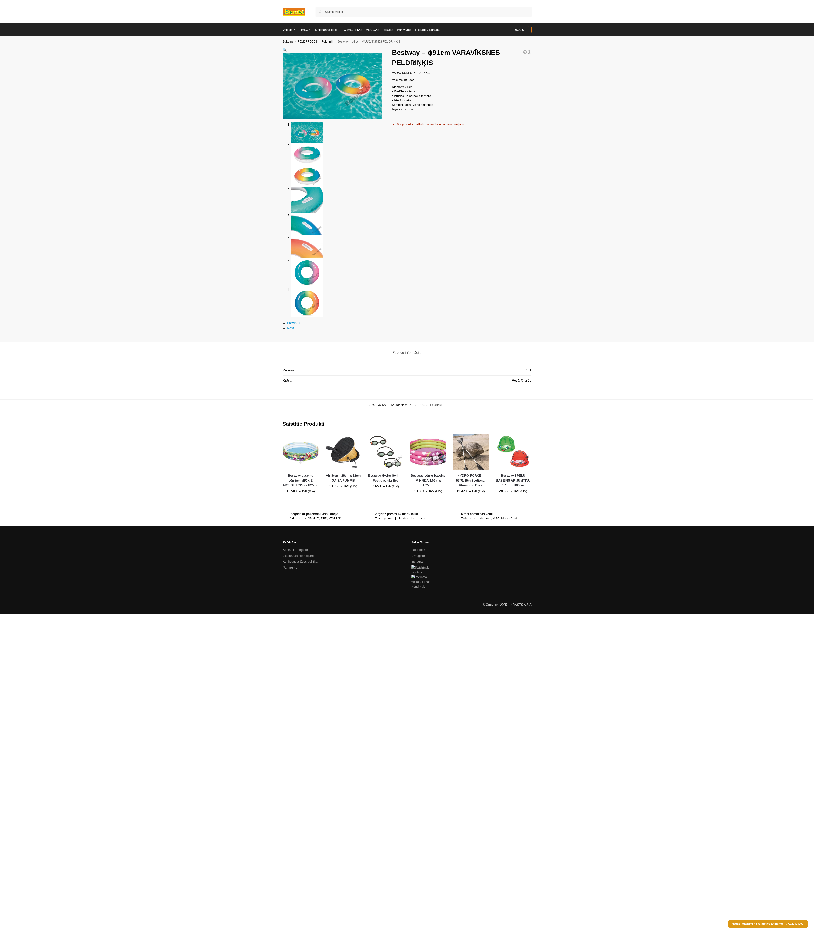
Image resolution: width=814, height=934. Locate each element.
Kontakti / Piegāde (295, 550)
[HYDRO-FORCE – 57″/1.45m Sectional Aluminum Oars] (471, 452)
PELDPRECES (307, 41)
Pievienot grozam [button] (300, 500)
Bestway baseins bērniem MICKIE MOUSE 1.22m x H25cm (300, 480)
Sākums (288, 41)
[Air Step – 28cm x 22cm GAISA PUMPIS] (343, 452)
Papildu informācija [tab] (407, 352)
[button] (523, 29)
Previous (293, 323)
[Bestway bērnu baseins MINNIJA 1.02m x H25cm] (428, 452)
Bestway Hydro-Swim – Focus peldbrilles (385, 478)
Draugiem (418, 556)
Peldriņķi (327, 41)
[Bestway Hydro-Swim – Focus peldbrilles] (386, 452)
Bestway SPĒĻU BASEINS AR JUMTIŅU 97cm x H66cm (513, 480)
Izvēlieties (385, 495)
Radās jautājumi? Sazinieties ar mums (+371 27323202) (768, 923)
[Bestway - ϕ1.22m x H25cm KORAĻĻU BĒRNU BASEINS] (529, 52)
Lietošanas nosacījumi (298, 556)
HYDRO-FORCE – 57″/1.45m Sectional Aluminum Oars (470, 480)
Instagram (418, 561)
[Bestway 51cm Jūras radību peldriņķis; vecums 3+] (525, 52)
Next (290, 328)
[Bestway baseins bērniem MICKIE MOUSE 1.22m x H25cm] (301, 452)
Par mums (290, 567)
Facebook (418, 550)
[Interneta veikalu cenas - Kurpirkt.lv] (471, 582)
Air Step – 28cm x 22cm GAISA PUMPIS (343, 478)
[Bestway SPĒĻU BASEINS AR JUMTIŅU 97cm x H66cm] (513, 452)
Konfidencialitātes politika (300, 561)
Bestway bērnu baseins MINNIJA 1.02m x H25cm (428, 480)
